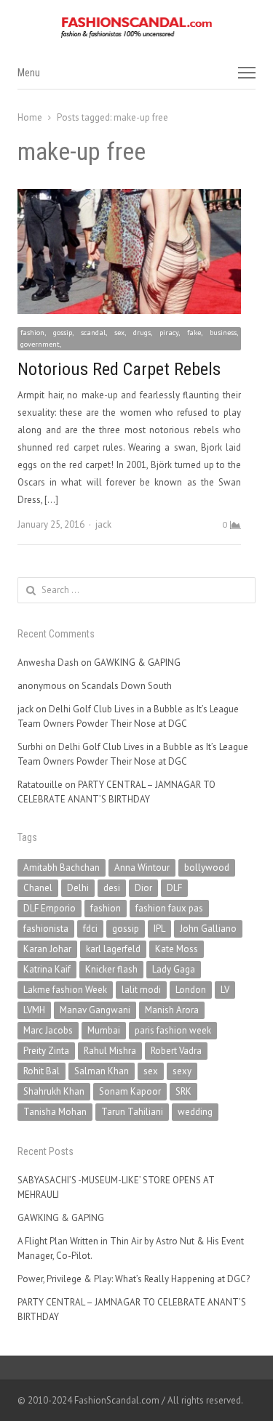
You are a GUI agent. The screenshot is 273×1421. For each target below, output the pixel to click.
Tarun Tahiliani (132, 1112)
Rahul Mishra (110, 1050)
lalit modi (141, 989)
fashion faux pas (169, 908)
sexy (182, 1071)
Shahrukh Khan (53, 1091)
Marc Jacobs (48, 1030)
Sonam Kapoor (130, 1091)
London (190, 989)
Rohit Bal (41, 1071)
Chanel (37, 888)
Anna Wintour (142, 867)
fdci (90, 928)
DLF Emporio (49, 908)
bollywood (206, 867)
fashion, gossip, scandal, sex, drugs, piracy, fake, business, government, (129, 338)
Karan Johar (47, 949)
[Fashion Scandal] (136, 27)
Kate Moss (176, 949)
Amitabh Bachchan (61, 867)
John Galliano (208, 928)
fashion (105, 908)
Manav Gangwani (95, 1010)
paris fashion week (173, 1030)
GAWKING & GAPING (137, 662)
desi (111, 888)
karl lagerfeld (113, 949)
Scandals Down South (127, 686)
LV (225, 989)
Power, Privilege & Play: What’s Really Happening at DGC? (133, 1279)
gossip (125, 928)
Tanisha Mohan (55, 1112)
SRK (183, 1091)
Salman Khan (101, 1071)
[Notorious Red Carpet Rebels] (129, 197)
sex (150, 1071)
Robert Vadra (176, 1050)
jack (103, 524)
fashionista (45, 928)
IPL (159, 928)
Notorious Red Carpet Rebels (119, 369)
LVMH (34, 1010)
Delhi (78, 888)
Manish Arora (172, 1010)
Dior (143, 888)
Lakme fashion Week (65, 989)
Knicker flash (111, 969)
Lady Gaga (173, 969)
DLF (174, 888)
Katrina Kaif (47, 969)
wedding (195, 1112)
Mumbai (103, 1030)
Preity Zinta (46, 1050)
